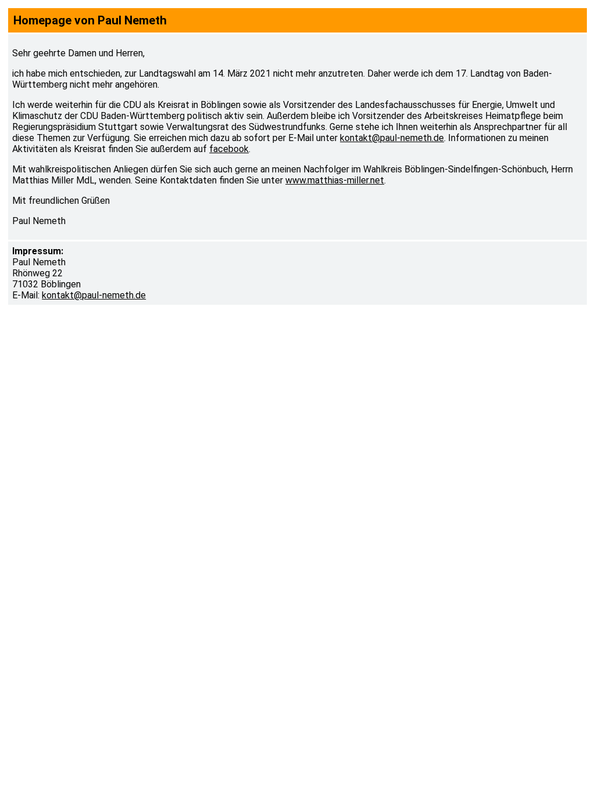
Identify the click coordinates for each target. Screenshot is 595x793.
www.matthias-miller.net (334, 180)
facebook (229, 148)
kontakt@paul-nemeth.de (392, 137)
